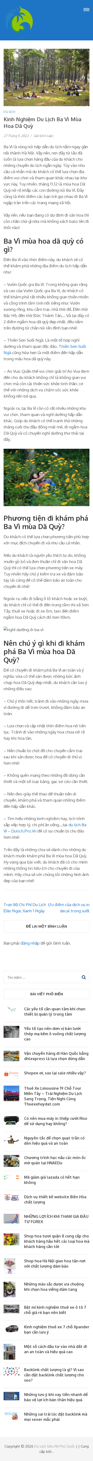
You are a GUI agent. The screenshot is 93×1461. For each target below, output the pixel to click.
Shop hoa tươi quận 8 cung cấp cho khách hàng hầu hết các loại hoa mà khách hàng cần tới (56, 1241)
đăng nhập (30, 943)
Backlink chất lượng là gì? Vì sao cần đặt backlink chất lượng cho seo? (54, 1375)
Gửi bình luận (43, 136)
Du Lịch (9, 112)
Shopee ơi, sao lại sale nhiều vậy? (55, 1073)
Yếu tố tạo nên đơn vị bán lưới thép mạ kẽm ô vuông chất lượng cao (55, 1033)
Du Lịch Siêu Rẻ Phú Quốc (54, 1446)
